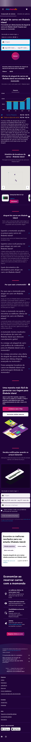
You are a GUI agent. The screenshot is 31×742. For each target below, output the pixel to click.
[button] (3, 9)
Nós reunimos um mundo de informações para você (11, 658)
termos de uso (26, 519)
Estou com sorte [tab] (8, 550)
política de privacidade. (7, 520)
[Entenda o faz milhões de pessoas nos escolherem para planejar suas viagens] (29, 284)
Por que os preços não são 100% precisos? (13, 661)
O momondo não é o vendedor (12, 655)
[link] (14, 201)
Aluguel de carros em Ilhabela (9, 561)
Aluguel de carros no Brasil (17, 668)
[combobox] (10, 34)
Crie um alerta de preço (15, 624)
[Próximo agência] (27, 187)
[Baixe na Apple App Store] (15, 729)
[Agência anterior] (3, 187)
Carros (7, 668)
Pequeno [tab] (15, 90)
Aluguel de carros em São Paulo (14, 669)
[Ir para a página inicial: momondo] (11, 9)
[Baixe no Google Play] (5, 729)
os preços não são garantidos (14, 650)
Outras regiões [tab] (22, 546)
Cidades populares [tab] (9, 546)
